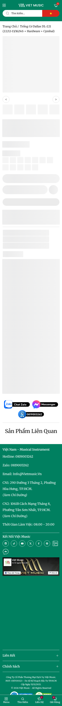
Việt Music (31, 336)
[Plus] (55, 179)
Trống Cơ (34, 246)
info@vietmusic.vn (27, 474)
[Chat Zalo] (55, 543)
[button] (53, 189)
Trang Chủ (10, 26)
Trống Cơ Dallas (23, 370)
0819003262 (24, 456)
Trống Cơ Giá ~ (31, 375)
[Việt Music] (31, 5)
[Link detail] (6, 543)
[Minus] (7, 179)
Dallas (29, 239)
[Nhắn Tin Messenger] (6, 552)
